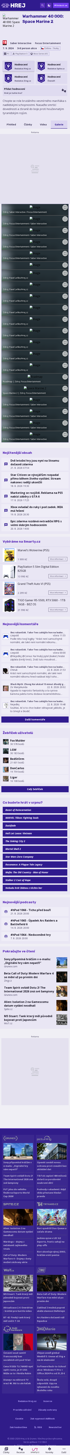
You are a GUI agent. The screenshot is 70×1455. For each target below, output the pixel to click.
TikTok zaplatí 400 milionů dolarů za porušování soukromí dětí (51, 1179)
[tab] (11, 124)
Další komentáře (35, 719)
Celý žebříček (35, 789)
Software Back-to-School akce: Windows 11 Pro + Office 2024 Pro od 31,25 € (51, 1370)
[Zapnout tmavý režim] (49, 5)
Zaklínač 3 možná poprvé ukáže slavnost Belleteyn (51, 1309)
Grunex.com (10, 966)
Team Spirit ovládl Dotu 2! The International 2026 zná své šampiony (29, 989)
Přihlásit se (60, 5)
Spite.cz (8, 1009)
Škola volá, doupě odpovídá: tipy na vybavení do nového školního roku (48, 1385)
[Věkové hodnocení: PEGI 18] (5, 43)
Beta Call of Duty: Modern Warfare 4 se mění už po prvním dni (29, 975)
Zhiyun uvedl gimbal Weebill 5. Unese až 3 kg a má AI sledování (51, 1356)
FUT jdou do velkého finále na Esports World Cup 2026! (16, 1193)
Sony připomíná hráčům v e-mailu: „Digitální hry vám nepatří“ (27, 961)
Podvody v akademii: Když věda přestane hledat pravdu (51, 1193)
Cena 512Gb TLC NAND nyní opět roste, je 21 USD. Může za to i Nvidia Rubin (18, 1370)
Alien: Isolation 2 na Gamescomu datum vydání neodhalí (26, 1003)
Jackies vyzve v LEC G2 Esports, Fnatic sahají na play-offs (50, 1242)
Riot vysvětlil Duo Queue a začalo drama (51, 1230)
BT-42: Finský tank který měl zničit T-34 (16, 1319)
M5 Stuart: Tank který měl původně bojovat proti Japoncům (28, 1018)
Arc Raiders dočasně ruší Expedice (50, 1319)
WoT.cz (8, 1023)
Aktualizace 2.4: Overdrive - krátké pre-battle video (18, 1309)
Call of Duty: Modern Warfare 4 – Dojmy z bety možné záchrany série (17, 1259)
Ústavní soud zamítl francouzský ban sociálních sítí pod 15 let (17, 1356)
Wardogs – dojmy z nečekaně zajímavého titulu (15, 1245)
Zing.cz (8, 980)
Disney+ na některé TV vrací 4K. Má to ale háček (17, 1381)
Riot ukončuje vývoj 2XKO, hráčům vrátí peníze (51, 1253)
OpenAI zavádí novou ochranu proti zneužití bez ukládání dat (52, 1166)
